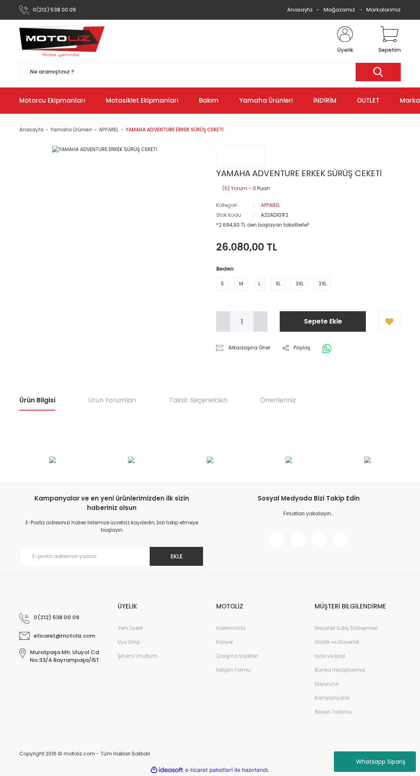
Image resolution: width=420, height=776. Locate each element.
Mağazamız (339, 10)
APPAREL (270, 205)
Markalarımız (383, 10)
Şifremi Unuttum (138, 655)
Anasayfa (300, 10)
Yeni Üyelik (130, 627)
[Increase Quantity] (260, 321)
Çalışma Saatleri (237, 655)
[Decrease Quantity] (223, 321)
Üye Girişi (129, 641)
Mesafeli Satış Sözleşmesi (346, 627)
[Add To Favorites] (389, 321)
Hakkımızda (231, 627)
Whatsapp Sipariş (380, 762)
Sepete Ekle (323, 321)
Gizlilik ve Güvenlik (337, 641)
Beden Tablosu (333, 711)
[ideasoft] (167, 770)
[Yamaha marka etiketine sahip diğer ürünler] (240, 156)
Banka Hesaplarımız (340, 669)
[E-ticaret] (209, 770)
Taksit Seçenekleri (198, 400)
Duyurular (327, 683)
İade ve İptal (330, 655)
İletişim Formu (233, 669)
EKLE (177, 556)
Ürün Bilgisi (37, 400)
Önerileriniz (278, 400)
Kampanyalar (332, 697)
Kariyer (224, 641)
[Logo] (62, 40)
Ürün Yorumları (112, 400)
